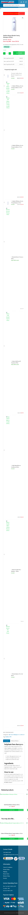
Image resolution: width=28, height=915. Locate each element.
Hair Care (11, 734)
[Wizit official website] (21, 902)
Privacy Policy (6, 869)
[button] (22, 18)
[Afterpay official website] (13, 902)
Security (5, 878)
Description (6, 740)
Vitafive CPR (8, 736)
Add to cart (19, 53)
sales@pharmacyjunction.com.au (10, 854)
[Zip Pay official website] (6, 906)
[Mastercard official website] (13, 899)
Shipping (5, 871)
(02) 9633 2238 (7, 852)
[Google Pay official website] (21, 906)
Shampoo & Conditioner (19, 734)
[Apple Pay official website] (13, 906)
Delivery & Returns (15, 740)
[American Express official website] (21, 899)
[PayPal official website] (6, 902)
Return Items (6, 873)
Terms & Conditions (7, 867)
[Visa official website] (6, 898)
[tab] (6, 740)
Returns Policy (6, 876)
